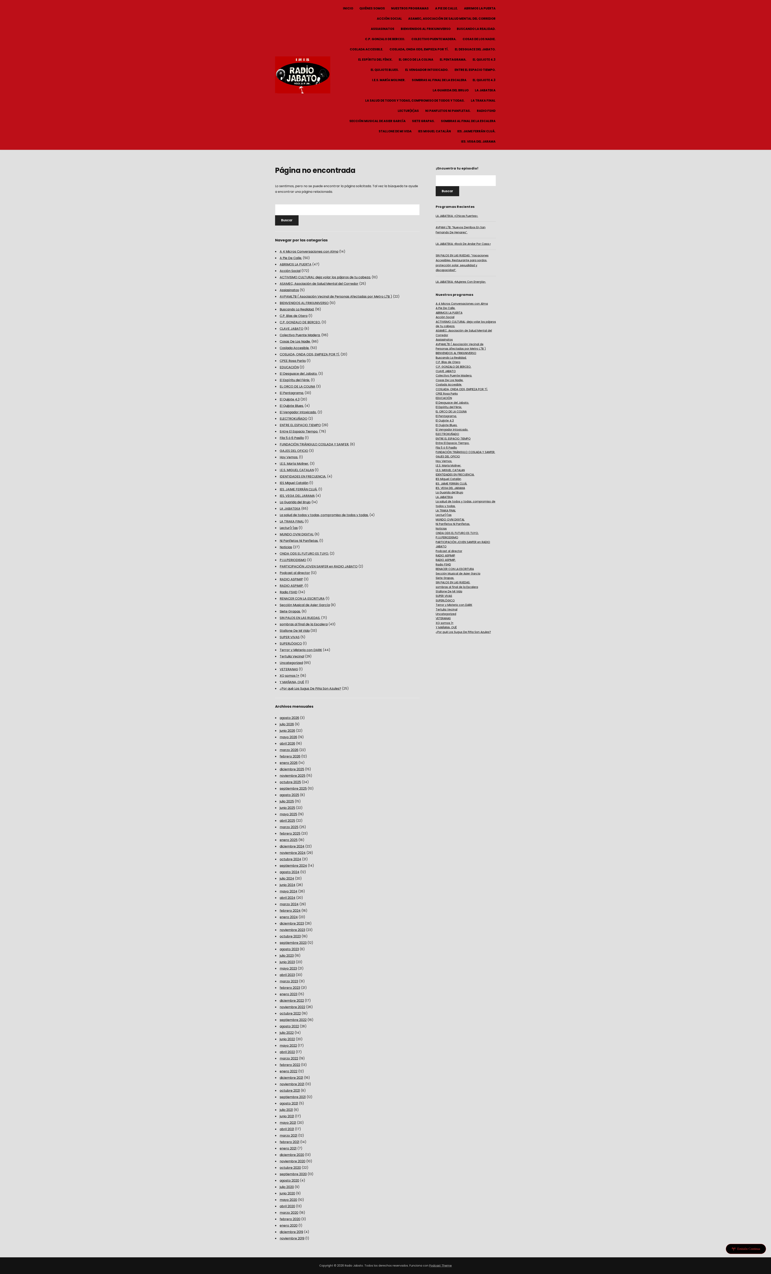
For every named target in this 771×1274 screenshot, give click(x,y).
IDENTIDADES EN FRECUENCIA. (303, 476)
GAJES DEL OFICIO (294, 450)
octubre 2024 (290, 859)
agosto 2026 (289, 718)
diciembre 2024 (292, 846)
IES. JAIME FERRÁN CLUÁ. (476, 131)
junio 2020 (287, 1193)
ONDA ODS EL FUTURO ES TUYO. (304, 553)
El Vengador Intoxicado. (426, 70)
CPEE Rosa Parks (293, 360)
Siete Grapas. (423, 121)
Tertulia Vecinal (292, 656)
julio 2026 (287, 724)
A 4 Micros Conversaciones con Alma (309, 251)
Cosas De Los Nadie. (479, 39)
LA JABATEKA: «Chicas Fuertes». (457, 216)
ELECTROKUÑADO (293, 418)
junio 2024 (287, 885)
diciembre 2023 (292, 923)
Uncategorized (291, 662)
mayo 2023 (288, 968)
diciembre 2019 (291, 1232)
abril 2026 (287, 743)
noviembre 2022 (292, 1007)
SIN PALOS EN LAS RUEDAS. (300, 618)
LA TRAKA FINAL (483, 100)
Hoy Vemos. (289, 457)
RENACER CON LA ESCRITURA (302, 598)
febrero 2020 (290, 1219)
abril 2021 (287, 1129)
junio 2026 (287, 730)
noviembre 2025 (292, 775)
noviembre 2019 (292, 1238)
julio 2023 (287, 955)
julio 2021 (286, 1110)
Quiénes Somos (372, 8)
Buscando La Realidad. (476, 29)
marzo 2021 (288, 1135)
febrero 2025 (290, 833)
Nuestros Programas (410, 8)
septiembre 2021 (293, 1097)
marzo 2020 (289, 1212)
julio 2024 (287, 878)
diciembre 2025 (292, 769)
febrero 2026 (290, 756)
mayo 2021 (288, 1122)
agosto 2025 (289, 795)
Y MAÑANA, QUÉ (292, 682)
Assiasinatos (382, 29)
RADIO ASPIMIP (291, 579)
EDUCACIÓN (289, 367)
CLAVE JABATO (291, 328)
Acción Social (389, 18)
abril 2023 (287, 975)
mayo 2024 (288, 891)
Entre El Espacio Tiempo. (475, 70)
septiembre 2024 (293, 865)
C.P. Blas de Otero (294, 315)
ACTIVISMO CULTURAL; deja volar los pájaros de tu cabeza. (325, 277)
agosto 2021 (289, 1103)
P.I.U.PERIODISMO (293, 560)
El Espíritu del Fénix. (375, 59)
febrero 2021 (289, 1142)
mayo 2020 (288, 1199)
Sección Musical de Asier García (377, 121)
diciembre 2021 (291, 1077)
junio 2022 (287, 1039)
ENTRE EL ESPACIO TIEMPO (300, 425)
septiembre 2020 (293, 1174)
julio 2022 (287, 1032)
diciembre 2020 (292, 1155)
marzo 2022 (289, 1058)
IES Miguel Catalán (434, 131)
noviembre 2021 (292, 1084)
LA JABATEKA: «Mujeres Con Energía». (461, 282)
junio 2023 (287, 962)
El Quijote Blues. (385, 70)
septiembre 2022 (293, 1020)
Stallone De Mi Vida (395, 131)
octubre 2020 (290, 1167)
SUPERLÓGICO (291, 643)
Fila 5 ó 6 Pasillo (292, 438)
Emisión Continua (748, 1249)
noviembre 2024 (293, 852)
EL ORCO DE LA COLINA (416, 59)
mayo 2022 (288, 1045)
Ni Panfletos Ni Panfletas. (448, 111)
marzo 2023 (289, 981)
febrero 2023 (290, 987)
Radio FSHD (486, 111)
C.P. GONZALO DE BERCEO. (385, 39)
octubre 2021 (290, 1090)
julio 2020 (287, 1187)
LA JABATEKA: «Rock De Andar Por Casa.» (463, 244)
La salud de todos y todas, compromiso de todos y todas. (415, 100)
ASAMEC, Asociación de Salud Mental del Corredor (452, 18)
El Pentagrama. (453, 59)
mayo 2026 (288, 737)
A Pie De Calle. (446, 8)
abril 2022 (287, 1052)
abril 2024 (287, 897)
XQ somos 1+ (289, 675)
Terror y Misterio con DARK (301, 650)
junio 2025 (287, 807)
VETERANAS (289, 669)
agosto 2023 (289, 949)
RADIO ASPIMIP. (292, 585)
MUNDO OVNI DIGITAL (297, 534)
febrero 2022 (290, 1065)
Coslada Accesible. (366, 49)
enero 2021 (288, 1148)
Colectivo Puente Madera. (433, 39)
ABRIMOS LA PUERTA (480, 8)
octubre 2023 (290, 936)
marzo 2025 (289, 827)
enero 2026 (289, 763)
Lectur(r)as (408, 111)
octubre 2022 (290, 1013)
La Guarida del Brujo (451, 90)
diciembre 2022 (292, 1000)
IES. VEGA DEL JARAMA (478, 141)
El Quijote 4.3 (484, 59)
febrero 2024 (290, 910)
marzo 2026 (289, 750)
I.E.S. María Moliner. (388, 80)
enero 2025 (289, 840)
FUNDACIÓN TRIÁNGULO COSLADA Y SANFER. (314, 444)
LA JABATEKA (485, 90)
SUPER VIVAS (290, 637)
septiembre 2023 (293, 942)
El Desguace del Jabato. (475, 49)
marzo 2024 (289, 904)
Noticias (286, 547)
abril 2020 (287, 1206)
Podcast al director (295, 573)
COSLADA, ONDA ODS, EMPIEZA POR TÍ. (419, 49)
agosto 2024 (289, 872)
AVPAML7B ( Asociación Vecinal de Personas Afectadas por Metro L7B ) (336, 296)
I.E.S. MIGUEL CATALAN (297, 470)
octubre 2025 (290, 782)
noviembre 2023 (292, 930)
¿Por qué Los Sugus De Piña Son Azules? (310, 688)
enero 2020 (289, 1225)
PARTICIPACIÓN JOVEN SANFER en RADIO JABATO (319, 566)
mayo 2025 (288, 814)
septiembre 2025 (293, 788)
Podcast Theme (440, 1266)
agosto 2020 (289, 1180)
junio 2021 (287, 1116)
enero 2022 (288, 1071)
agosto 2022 (289, 1026)
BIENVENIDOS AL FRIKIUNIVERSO (426, 29)
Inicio (348, 8)
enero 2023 (288, 994)
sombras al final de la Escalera (439, 80)
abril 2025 (287, 820)
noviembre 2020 (292, 1161)
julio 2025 (287, 801)
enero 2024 (289, 917)
